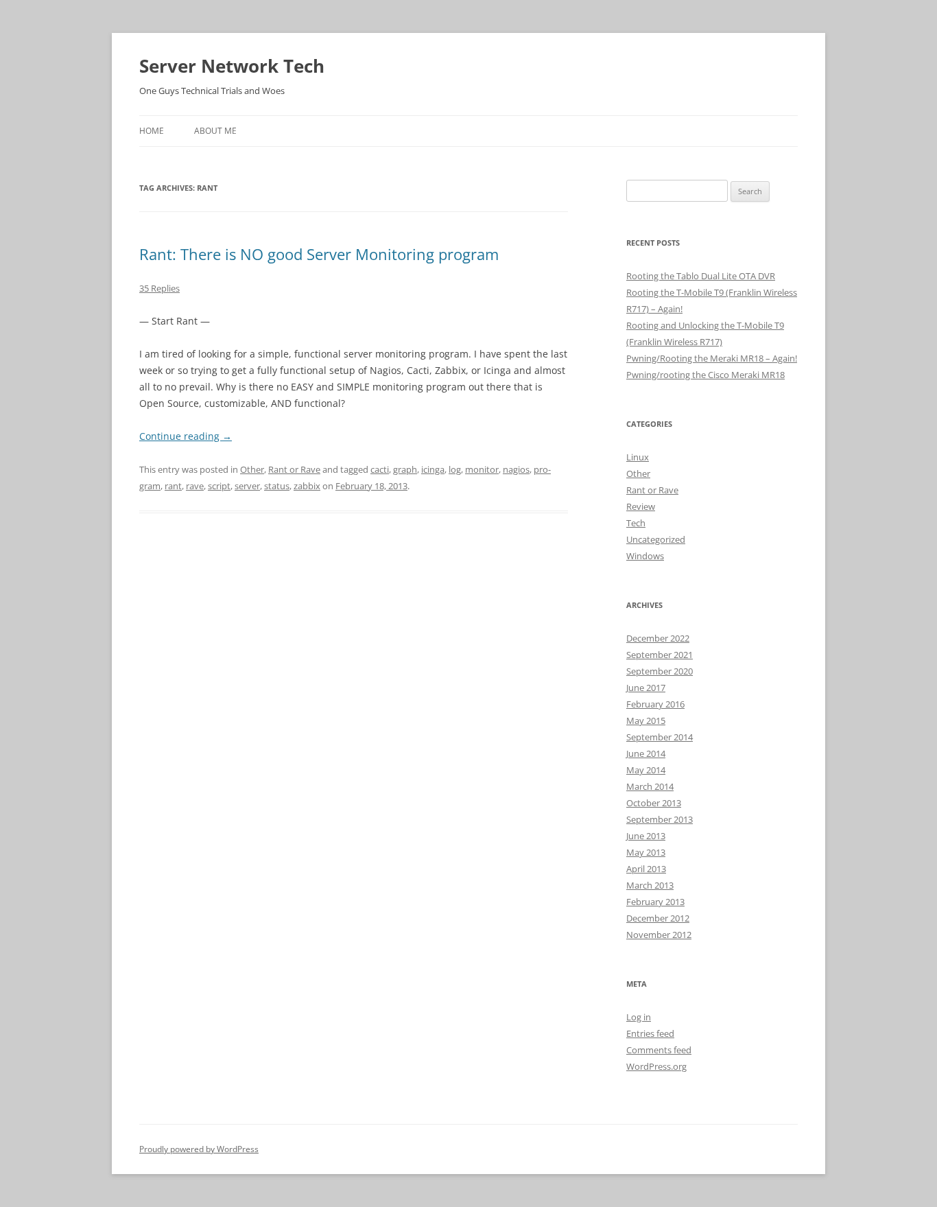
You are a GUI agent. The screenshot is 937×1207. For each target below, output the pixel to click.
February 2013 (655, 901)
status (276, 486)
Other (252, 469)
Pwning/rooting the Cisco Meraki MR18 (705, 374)
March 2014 (650, 786)
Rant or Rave (294, 469)
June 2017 (645, 687)
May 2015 (645, 720)
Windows (645, 556)
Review (640, 506)
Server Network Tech (231, 66)
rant (173, 486)
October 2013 (653, 803)
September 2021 (659, 654)
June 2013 (645, 836)
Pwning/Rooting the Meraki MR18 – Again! (711, 358)
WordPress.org (656, 1066)
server (247, 486)
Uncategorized (655, 539)
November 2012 (658, 934)
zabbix (307, 486)
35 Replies (159, 288)
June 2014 (645, 753)
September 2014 (659, 737)
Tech (635, 523)
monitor (482, 469)
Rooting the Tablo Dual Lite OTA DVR (700, 276)
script (219, 486)
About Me (215, 131)
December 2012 (657, 918)
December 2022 (657, 638)
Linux (637, 457)
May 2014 (645, 770)
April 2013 (646, 869)
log (455, 469)
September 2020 (659, 671)
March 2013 (650, 885)
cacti (379, 469)
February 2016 (655, 704)
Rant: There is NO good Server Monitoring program (319, 254)
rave (195, 486)
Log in (638, 1017)
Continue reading (185, 436)
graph (405, 469)
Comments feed (658, 1050)
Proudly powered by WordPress (199, 1149)
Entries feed (650, 1033)
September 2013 (659, 819)
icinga (432, 469)
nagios (516, 469)
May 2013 (645, 852)
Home (151, 131)
